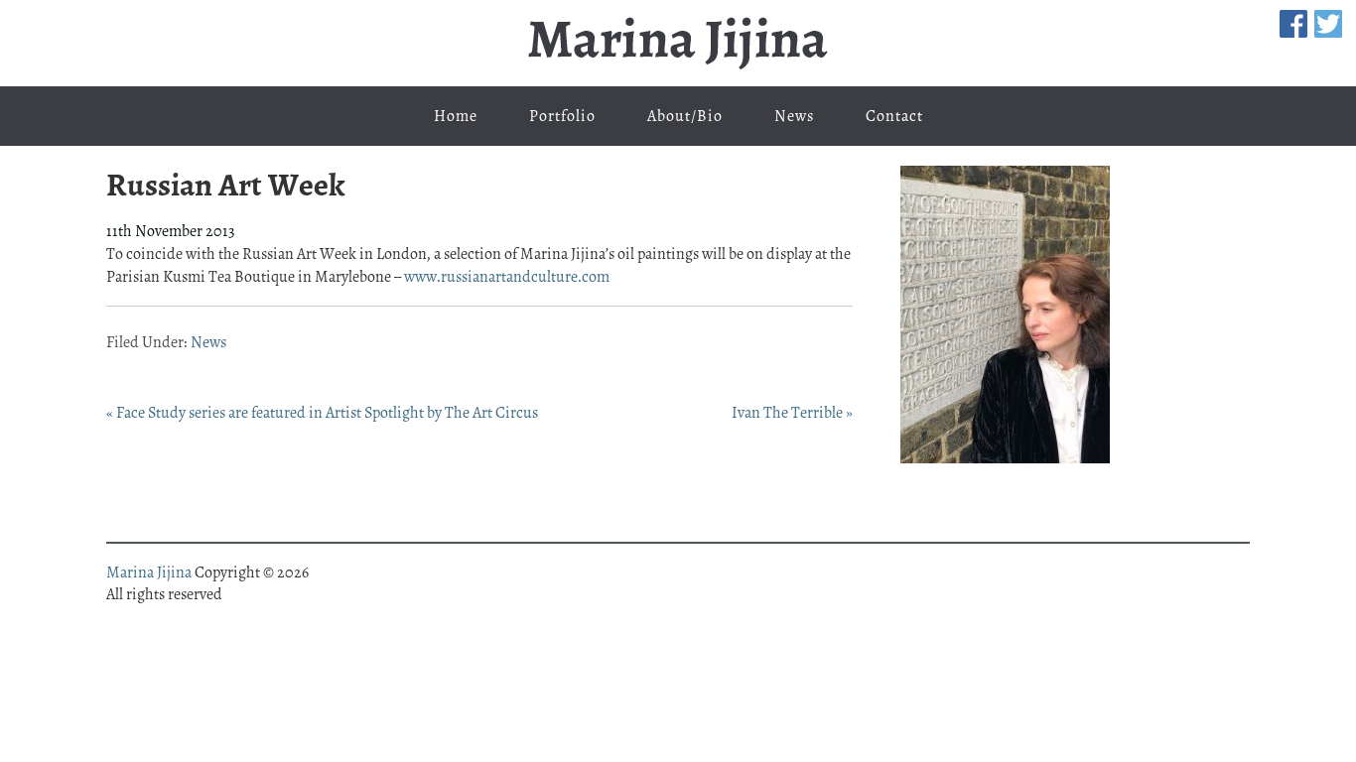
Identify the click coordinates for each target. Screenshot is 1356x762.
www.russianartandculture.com (507, 277)
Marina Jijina (678, 43)
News (208, 342)
